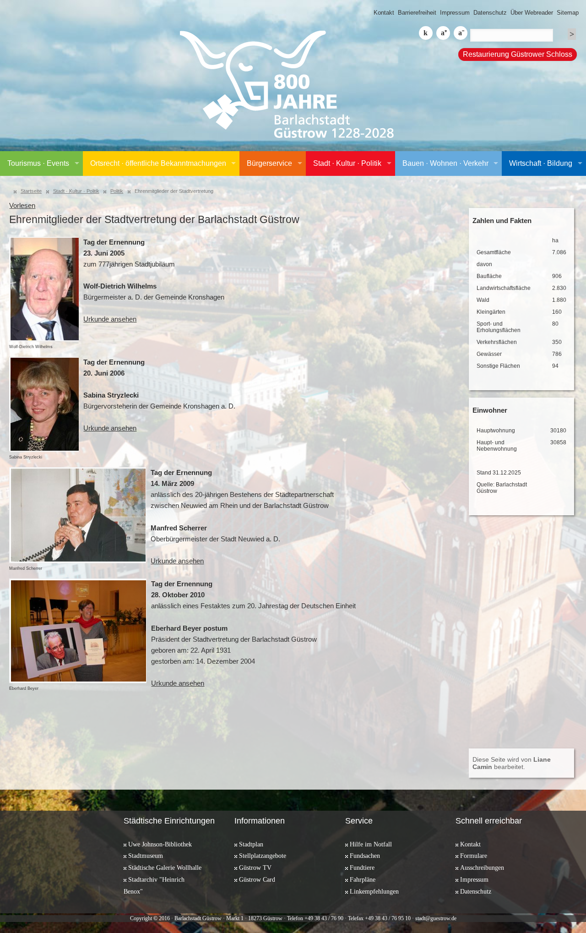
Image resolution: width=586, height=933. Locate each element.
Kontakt (384, 12)
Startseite (31, 191)
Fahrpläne (362, 879)
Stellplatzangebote (262, 855)
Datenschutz (490, 12)
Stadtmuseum (145, 855)
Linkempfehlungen (374, 891)
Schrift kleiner (460, 33)
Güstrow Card (257, 879)
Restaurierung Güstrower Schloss (517, 54)
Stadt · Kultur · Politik (347, 163)
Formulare (473, 855)
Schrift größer (443, 33)
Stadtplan (251, 844)
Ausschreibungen (482, 867)
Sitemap (568, 12)
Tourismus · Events (38, 163)
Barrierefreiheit (417, 12)
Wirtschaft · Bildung (540, 163)
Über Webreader (531, 12)
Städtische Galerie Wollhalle (164, 867)
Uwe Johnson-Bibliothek (160, 844)
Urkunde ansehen (109, 319)
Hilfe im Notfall (371, 844)
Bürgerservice (269, 163)
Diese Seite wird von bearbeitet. (511, 763)
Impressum (455, 12)
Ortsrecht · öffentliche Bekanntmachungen (158, 163)
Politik (116, 191)
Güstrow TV (255, 867)
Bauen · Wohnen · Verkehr (445, 163)
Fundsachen (365, 855)
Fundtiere (362, 867)
